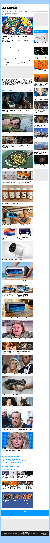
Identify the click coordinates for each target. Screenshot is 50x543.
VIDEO (21, 517)
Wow (42, 9)
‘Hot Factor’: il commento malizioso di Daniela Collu (11, 459)
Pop (46, 9)
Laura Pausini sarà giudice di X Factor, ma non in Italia (11, 466)
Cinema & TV (21, 11)
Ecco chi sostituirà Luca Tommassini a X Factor (10, 456)
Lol (30, 9)
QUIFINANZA (37, 533)
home (2, 16)
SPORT (15, 517)
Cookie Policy (12, 534)
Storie (6, 11)
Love (38, 9)
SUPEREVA (44, 533)
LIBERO (5, 533)
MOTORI (18, 517)
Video (10, 11)
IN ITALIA (34, 517)
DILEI (31, 533)
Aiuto (21, 534)
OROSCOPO (27, 517)
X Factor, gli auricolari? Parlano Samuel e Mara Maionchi (12, 465)
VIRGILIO (7, 533)
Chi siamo (3, 534)
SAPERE (24, 517)
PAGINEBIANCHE (24, 533)
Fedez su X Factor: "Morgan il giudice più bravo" (10, 463)
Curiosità (15, 11)
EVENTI (41, 517)
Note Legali (6, 534)
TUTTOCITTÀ (28, 533)
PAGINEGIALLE (11, 533)
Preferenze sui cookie (17, 534)
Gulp (34, 9)
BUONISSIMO (41, 533)
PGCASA (20, 533)
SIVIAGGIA (34, 533)
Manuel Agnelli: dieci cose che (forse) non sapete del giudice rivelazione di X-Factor (17, 458)
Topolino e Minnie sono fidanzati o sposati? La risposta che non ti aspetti (15, 460)
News (3, 11)
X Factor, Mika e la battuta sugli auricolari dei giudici (11, 462)
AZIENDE (38, 517)
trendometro (39, 31)
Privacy (9, 534)
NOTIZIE (12, 517)
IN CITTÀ (31, 517)
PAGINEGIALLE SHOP (16, 533)
